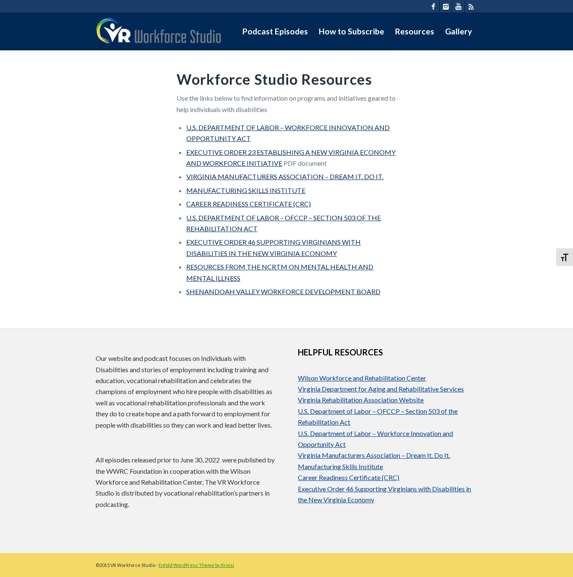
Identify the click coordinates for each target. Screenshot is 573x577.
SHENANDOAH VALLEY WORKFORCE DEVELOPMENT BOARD (283, 291)
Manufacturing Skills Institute (340, 466)
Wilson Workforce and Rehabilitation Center (362, 378)
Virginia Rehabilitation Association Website (361, 400)
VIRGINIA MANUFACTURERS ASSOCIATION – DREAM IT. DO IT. (284, 176)
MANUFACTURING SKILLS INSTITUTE (245, 190)
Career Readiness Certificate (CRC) (348, 477)
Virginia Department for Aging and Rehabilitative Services (381, 389)
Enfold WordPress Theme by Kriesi (196, 565)
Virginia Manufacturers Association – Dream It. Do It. (374, 455)
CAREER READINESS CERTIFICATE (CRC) (248, 204)
